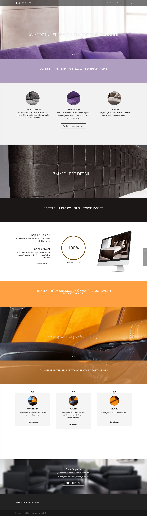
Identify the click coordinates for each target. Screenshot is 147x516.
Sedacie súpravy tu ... (73, 126)
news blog (128, 3)
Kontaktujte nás (74, 482)
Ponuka (109, 3)
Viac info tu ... (33, 422)
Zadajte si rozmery (73, 109)
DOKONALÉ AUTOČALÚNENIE (73, 336)
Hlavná (102, 3)
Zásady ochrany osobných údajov (27, 502)
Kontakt (119, 3)
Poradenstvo (114, 109)
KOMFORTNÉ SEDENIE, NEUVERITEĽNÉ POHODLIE (73, 34)
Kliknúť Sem (41, 263)
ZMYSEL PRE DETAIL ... (73, 173)
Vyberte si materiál (32, 109)
